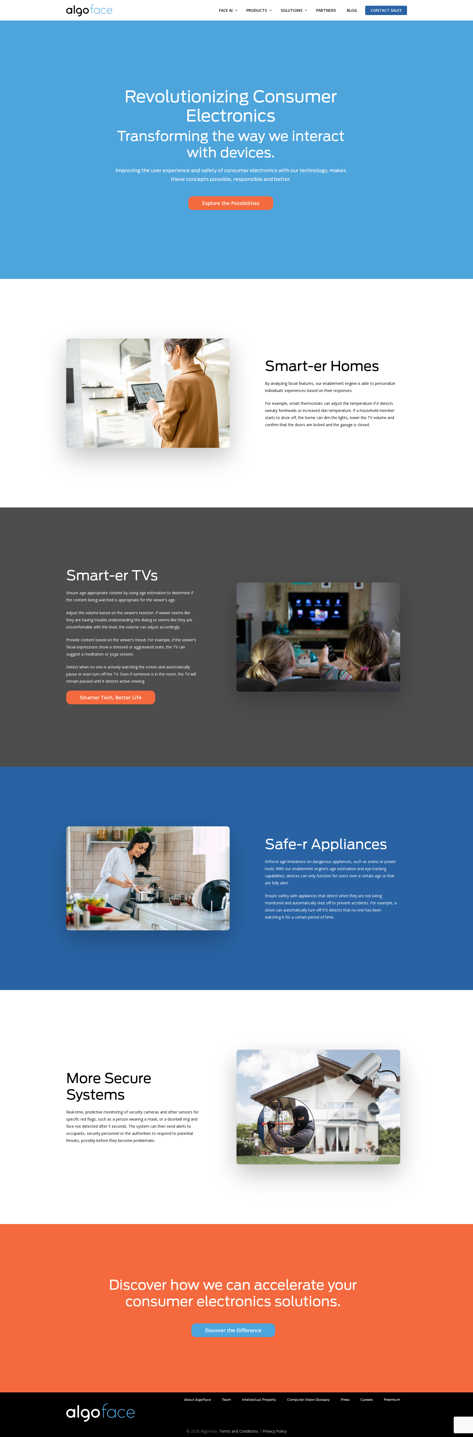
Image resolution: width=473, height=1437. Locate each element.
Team (226, 1400)
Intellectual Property (259, 1400)
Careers (366, 1400)
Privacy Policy (275, 1431)
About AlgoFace (197, 1400)
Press (345, 1400)
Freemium (392, 1400)
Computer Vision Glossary (308, 1400)
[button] (230, 203)
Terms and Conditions (238, 1431)
